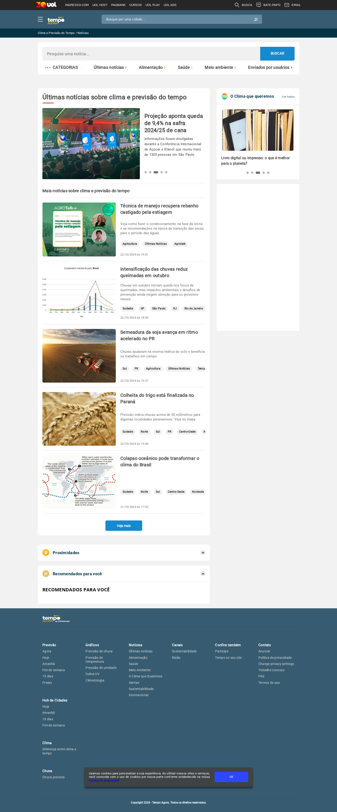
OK (231, 777)
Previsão (49, 645)
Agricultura (130, 243)
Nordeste (198, 491)
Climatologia (95, 680)
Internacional (139, 695)
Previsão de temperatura (95, 659)
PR (136, 368)
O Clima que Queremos (146, 676)
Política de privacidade (104, 780)
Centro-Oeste (187, 431)
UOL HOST (100, 5)
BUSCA (247, 5)
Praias (47, 682)
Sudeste (128, 308)
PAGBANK (118, 5)
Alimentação (151, 67)
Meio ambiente (219, 67)
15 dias (47, 676)
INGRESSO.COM (77, 5)
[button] (145, 172)
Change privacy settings (276, 664)
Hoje (45, 657)
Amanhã (48, 664)
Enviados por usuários (268, 67)
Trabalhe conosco (271, 670)
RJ (175, 308)
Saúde (184, 67)
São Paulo (159, 308)
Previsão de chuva (99, 651)
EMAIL (296, 5)
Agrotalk (179, 243)
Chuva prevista (53, 777)
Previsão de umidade (101, 668)
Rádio (176, 657)
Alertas (134, 682)
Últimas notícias (109, 67)
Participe (221, 651)
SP (142, 308)
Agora (47, 651)
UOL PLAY (153, 5)
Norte (144, 431)
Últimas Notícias (156, 243)
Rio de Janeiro (194, 308)
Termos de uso (269, 682)
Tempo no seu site (228, 657)
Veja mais (124, 526)
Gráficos (92, 645)
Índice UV (92, 674)
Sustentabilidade (141, 689)
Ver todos (288, 96)
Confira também (228, 645)
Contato (264, 645)
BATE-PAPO (271, 5)
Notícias (135, 645)
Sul (125, 368)
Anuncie (264, 651)
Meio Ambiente (140, 670)
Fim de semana (53, 670)
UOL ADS (170, 5)
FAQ (261, 676)
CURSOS (135, 5)
